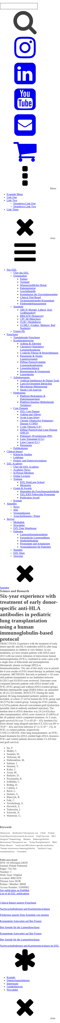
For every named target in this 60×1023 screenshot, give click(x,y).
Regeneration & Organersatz (35, 371)
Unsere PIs (19, 331)
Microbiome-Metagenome (33, 386)
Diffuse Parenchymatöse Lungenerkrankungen (33, 363)
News (16, 506)
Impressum (12, 983)
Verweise (18, 556)
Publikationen (20, 448)
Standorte (18, 306)
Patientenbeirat (28, 288)
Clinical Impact (15, 451)
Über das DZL (21, 272)
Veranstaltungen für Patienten (35, 546)
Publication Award (30, 497)
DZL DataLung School (32, 482)
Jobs (15, 509)
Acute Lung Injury (30, 417)
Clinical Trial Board (30, 297)
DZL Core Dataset (30, 411)
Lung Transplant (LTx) (32, 439)
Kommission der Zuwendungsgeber (39, 294)
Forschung (12, 334)
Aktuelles (12, 503)
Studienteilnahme (29, 540)
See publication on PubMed (14, 890)
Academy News (21, 469)
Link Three (12, 209)
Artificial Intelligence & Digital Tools (39, 380)
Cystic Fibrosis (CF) (30, 426)
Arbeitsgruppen (21, 377)
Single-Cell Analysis (31, 389)
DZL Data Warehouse (24, 528)
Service (10, 519)
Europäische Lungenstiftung (35, 537)
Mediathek (18, 522)
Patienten (18, 531)
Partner (24, 279)
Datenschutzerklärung (18, 980)
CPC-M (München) (30, 319)
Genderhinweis (15, 986)
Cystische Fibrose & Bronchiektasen (39, 352)
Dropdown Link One (24, 203)
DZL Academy (14, 463)
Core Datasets (20, 408)
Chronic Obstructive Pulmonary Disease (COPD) (37, 422)
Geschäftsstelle (28, 291)
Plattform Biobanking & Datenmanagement (32, 397)
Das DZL (12, 269)
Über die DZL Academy (26, 466)
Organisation (20, 275)
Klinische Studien (22, 454)
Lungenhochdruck (29, 368)
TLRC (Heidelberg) (30, 322)
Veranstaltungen (21, 513)
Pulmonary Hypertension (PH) (36, 436)
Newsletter (19, 525)
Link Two (12, 200)
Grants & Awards (22, 488)
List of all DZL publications (14, 893)
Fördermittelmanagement (33, 303)
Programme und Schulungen (35, 543)
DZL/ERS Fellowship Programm (37, 494)
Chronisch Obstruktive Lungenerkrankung (32, 348)
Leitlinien (18, 457)
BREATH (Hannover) (32, 316)
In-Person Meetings (23, 472)
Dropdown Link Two (24, 206)
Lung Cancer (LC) (30, 442)
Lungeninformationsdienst (34, 534)
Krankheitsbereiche (23, 340)
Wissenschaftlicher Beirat (33, 285)
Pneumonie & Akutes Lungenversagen (31, 357)
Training (17, 479)
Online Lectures (21, 476)
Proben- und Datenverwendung (29, 460)
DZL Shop (19, 553)
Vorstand (24, 282)
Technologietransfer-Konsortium (37, 300)
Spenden (17, 549)
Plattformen (19, 392)
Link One (12, 197)
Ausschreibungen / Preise (26, 516)
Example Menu (15, 194)
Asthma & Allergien (30, 343)
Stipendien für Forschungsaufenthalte (39, 491)
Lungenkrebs (27, 374)
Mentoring (25, 485)
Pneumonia (26, 445)
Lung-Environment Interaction (36, 383)
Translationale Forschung (26, 337)
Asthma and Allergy (30, 414)
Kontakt (17, 500)
